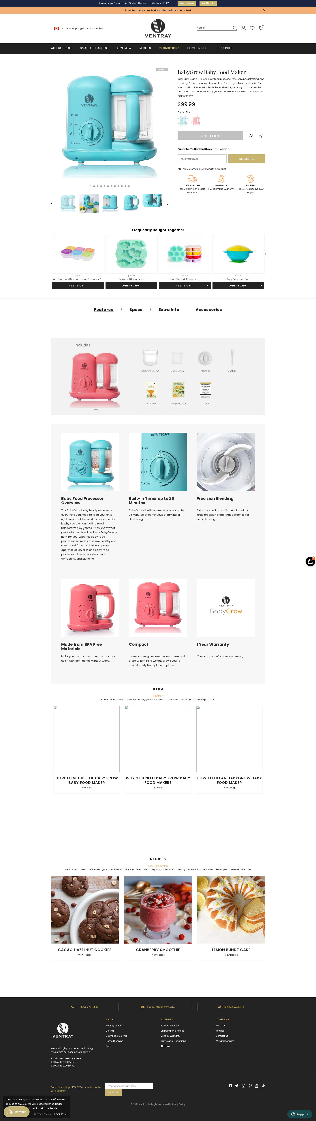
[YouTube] (256, 1086)
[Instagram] (242, 1086)
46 (184, 168)
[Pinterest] (249, 1086)
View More (158, 695)
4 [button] (101, 186)
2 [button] (94, 186)
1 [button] (90, 186)
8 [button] (115, 186)
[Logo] (158, 28)
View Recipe (84, 954)
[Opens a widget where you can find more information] (299, 1114)
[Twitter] (236, 1086)
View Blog (86, 787)
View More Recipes (158, 865)
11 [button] (125, 186)
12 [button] (129, 186)
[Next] (165, 203)
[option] (109, 126)
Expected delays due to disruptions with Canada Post (158, 10)
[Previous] (54, 203)
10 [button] (122, 186)
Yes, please (187, 3)
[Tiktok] (262, 1086)
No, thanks (208, 3)
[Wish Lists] (250, 135)
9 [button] (118, 186)
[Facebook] (229, 1086)
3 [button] (97, 186)
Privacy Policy (177, 1104)
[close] (264, 10)
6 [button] (108, 186)
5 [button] (104, 186)
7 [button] (111, 186)
